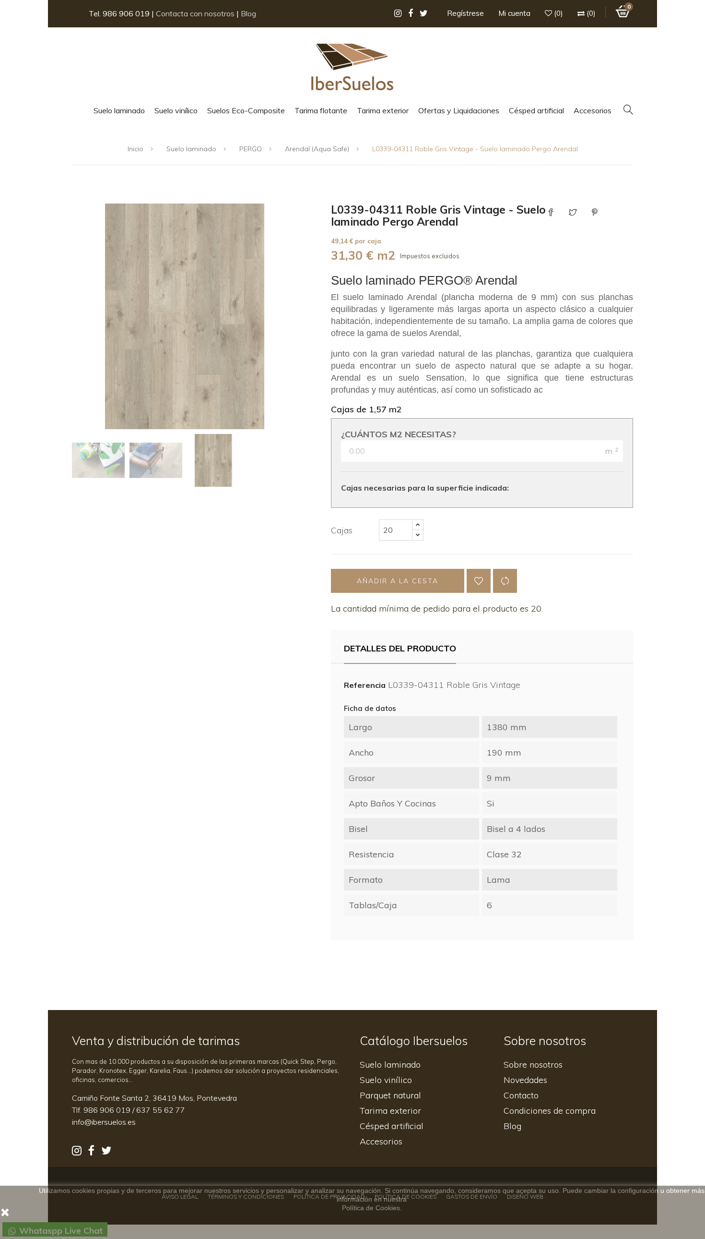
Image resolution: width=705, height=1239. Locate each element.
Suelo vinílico (386, 1079)
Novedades (525, 1079)
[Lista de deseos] (479, 581)
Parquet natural (390, 1095)
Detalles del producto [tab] (400, 648)
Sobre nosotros (533, 1064)
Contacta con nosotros (195, 13)
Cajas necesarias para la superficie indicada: (425, 488)
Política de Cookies (371, 1208)
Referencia (365, 685)
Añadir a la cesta (397, 581)
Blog (248, 13)
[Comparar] (505, 581)
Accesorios (381, 1141)
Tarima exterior (390, 1110)
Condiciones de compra (550, 1110)
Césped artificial (391, 1125)
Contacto (521, 1095)
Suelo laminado (390, 1064)
